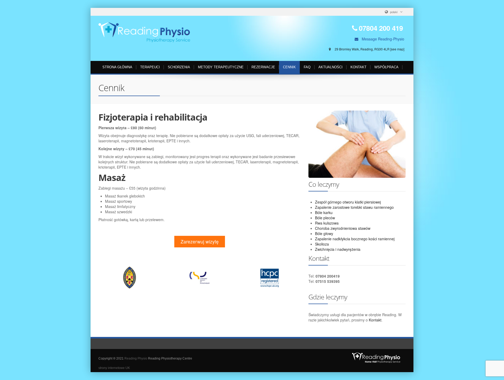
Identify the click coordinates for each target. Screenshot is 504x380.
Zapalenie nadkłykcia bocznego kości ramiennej (355, 238)
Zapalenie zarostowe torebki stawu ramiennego (354, 207)
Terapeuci (150, 67)
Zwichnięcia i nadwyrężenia (337, 249)
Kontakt (358, 67)
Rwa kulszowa (327, 223)
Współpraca (386, 67)
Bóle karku (324, 212)
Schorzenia (179, 67)
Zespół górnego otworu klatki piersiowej (348, 202)
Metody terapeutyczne (221, 67)
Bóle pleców (325, 217)
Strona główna (117, 67)
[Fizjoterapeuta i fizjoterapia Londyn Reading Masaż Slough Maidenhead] (144, 32)
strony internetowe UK (114, 368)
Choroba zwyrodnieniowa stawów (342, 228)
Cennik (289, 67)
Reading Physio (135, 358)
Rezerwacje (263, 67)
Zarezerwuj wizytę (200, 241)
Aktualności (330, 67)
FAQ (307, 67)
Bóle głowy (324, 233)
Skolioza (322, 244)
